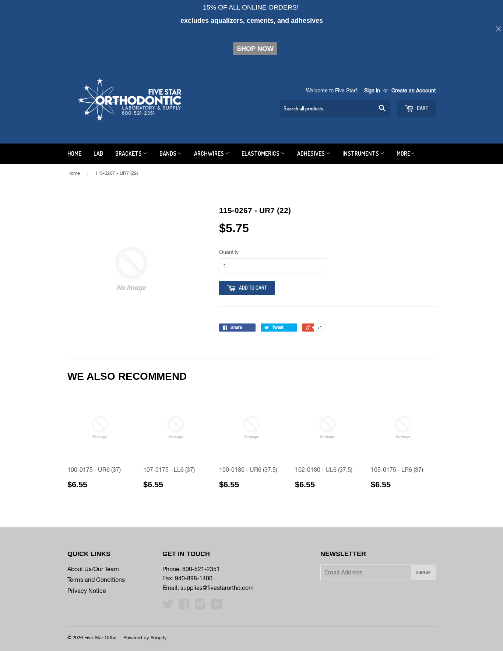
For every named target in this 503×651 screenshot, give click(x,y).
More (403, 153)
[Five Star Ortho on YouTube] (216, 606)
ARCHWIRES (209, 153)
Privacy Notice (86, 590)
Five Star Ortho (100, 637)
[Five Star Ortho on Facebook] (184, 606)
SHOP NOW (255, 48)
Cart (422, 108)
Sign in (372, 90)
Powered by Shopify (145, 637)
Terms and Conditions (96, 579)
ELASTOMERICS (261, 153)
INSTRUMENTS (361, 153)
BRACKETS (129, 153)
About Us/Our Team (93, 569)
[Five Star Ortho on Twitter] (167, 606)
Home (73, 173)
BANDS (168, 153)
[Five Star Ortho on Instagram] (200, 606)
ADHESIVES (311, 153)
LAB (98, 153)
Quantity (229, 252)
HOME (74, 153)
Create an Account (413, 90)
